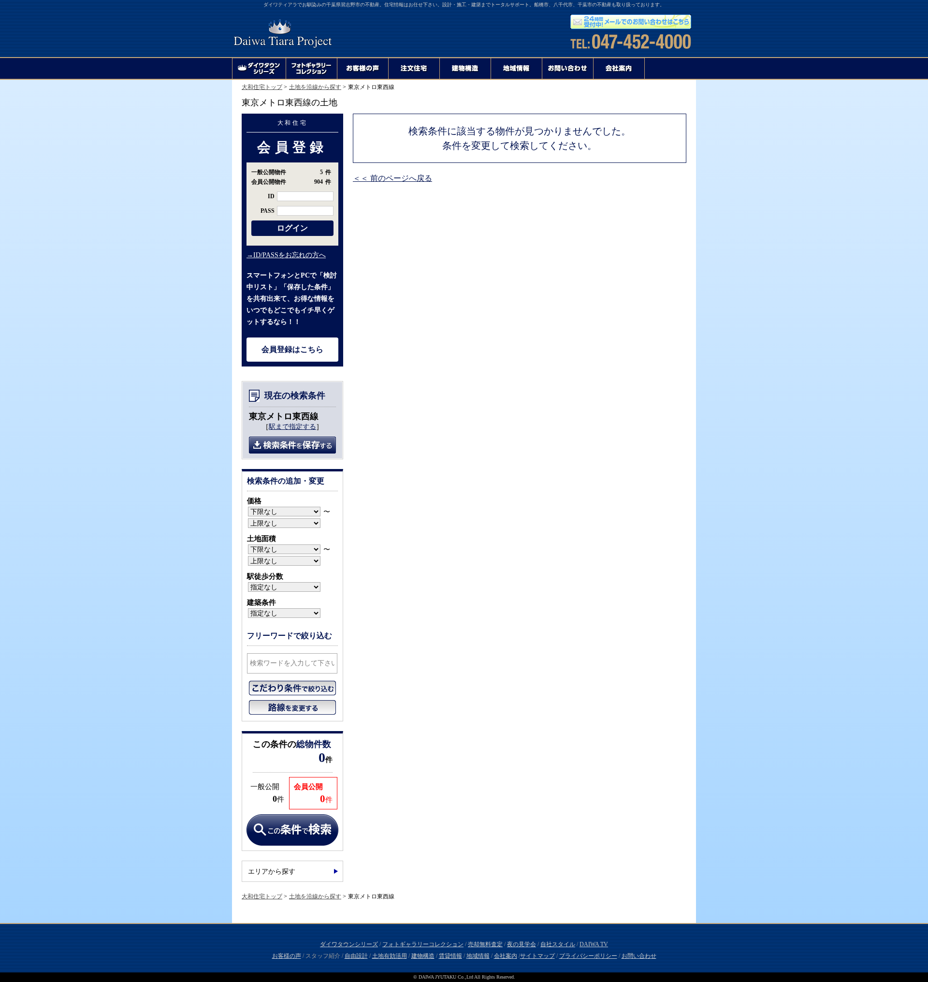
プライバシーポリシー (588, 956)
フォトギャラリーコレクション (423, 944)
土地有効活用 (389, 956)
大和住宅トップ (262, 87)
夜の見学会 (521, 944)
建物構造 (423, 956)
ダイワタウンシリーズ (349, 944)
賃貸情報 (450, 956)
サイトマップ (537, 956)
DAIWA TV (594, 944)
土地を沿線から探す (315, 87)
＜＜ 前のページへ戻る (392, 178)
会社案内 (505, 956)
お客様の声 (286, 956)
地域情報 (478, 956)
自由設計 (356, 956)
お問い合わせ (639, 956)
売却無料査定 (485, 944)
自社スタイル (557, 944)
